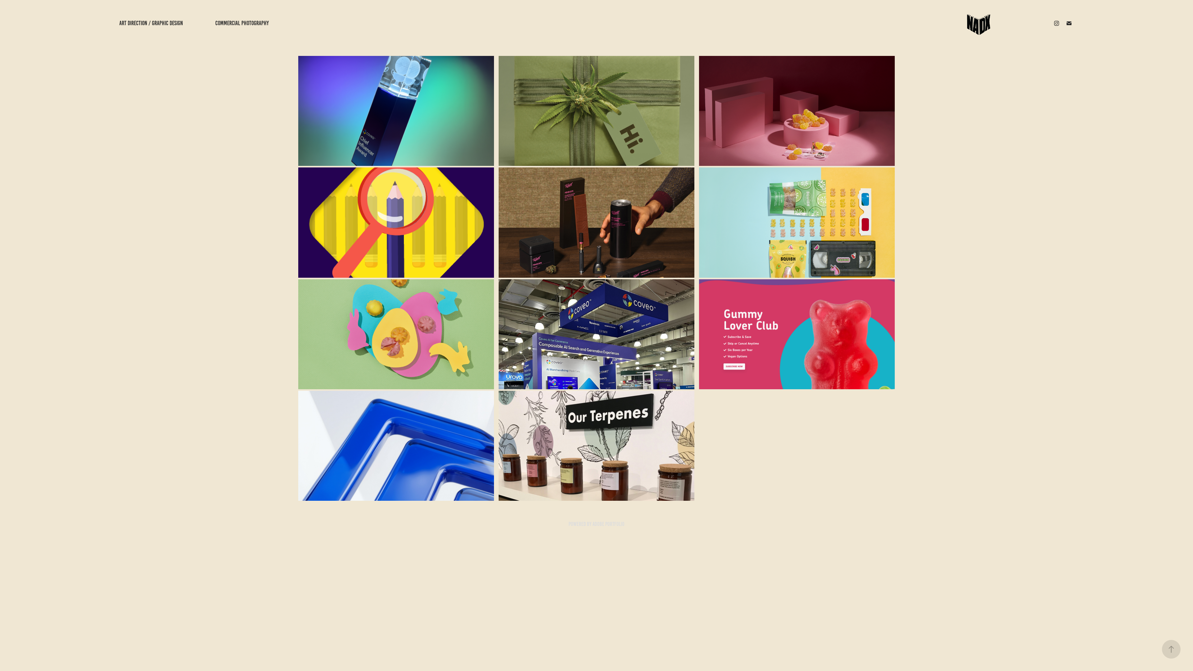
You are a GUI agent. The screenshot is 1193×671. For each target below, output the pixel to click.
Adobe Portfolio (608, 524)
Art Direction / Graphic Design (151, 23)
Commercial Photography (242, 23)
